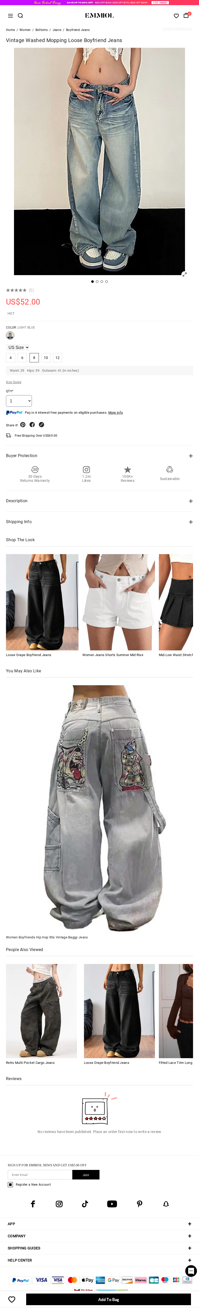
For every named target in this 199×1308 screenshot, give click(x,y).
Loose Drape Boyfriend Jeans (28, 655)
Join (86, 1175)
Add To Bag (108, 1299)
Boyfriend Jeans (78, 30)
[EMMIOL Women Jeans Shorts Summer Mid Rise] (118, 602)
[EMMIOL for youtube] (112, 1204)
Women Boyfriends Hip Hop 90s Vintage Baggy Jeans (47, 937)
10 (46, 358)
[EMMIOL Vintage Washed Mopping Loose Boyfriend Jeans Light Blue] (10, 338)
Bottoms (41, 30)
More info (115, 412)
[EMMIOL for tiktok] (85, 1204)
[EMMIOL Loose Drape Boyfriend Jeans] (42, 602)
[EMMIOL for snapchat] (166, 1204)
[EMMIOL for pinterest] (139, 1204)
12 (57, 358)
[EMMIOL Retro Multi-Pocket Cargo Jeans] (41, 1010)
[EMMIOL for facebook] (33, 1204)
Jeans (57, 30)
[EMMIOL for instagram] (59, 1204)
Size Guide (13, 382)
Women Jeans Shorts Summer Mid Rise (112, 655)
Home (10, 30)
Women (25, 30)
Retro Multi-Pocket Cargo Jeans (30, 1063)
